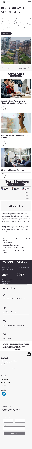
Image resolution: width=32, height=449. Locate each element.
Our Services (4, 379)
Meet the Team (5, 382)
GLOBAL (7, 2)
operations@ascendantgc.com (10, 369)
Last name (18, 418)
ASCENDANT (7, 1)
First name (7, 418)
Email (5, 425)
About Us (4, 385)
